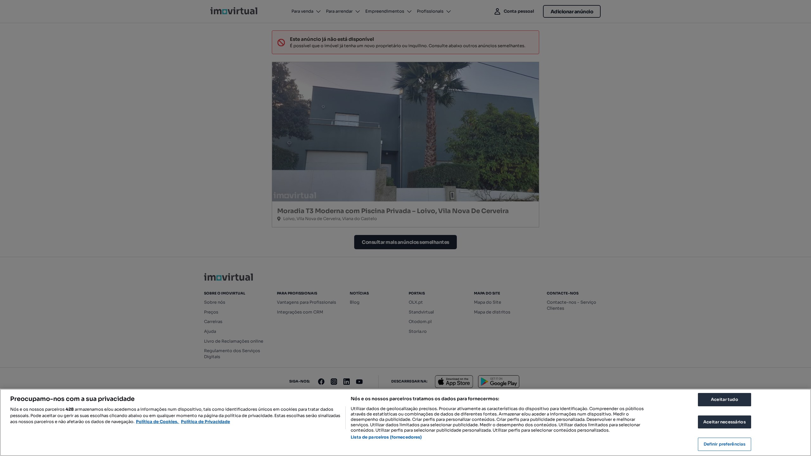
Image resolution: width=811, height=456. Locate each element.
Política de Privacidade (205, 421)
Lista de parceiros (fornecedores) (386, 437)
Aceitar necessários (724, 422)
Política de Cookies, (157, 421)
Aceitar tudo (724, 399)
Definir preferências (725, 444)
